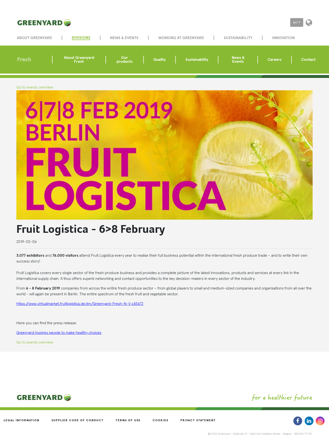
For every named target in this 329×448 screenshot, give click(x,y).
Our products (124, 59)
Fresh (24, 59)
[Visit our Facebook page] (298, 421)
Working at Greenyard (181, 38)
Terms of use (128, 420)
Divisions (81, 38)
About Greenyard (34, 38)
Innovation (283, 38)
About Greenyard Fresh (79, 59)
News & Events (238, 59)
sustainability (238, 38)
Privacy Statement (198, 420)
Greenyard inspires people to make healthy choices (58, 333)
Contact (308, 60)
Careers (275, 60)
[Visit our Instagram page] (320, 421)
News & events (124, 38)
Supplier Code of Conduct (78, 420)
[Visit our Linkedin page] (309, 421)
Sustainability (196, 60)
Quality (159, 60)
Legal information (21, 420)
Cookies (160, 420)
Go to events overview (34, 87)
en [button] (295, 22)
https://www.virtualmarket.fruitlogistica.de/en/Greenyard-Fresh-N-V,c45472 (79, 304)
